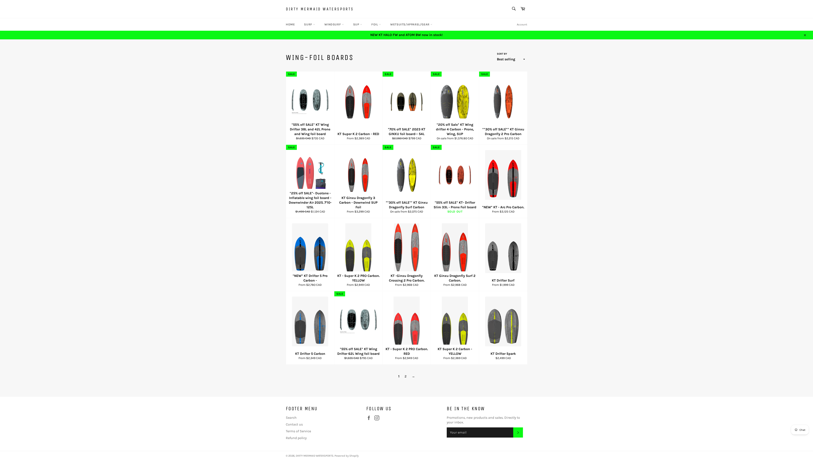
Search (291, 418)
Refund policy (296, 438)
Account (522, 24)
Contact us (294, 424)
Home (290, 24)
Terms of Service (298, 431)
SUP (356, 24)
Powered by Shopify (347, 455)
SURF (308, 24)
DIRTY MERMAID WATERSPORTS (320, 9)
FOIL (375, 24)
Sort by (502, 53)
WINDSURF (333, 24)
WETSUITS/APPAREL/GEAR (410, 24)
